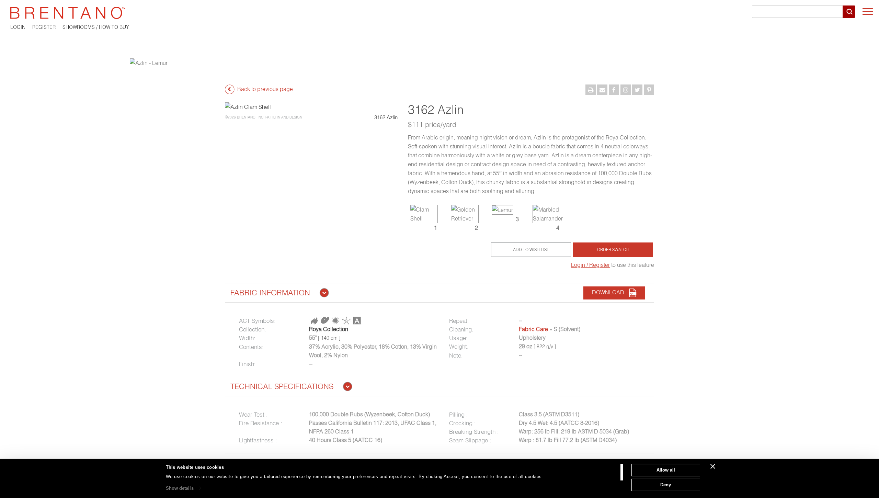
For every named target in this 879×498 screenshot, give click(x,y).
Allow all (666, 470)
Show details (180, 488)
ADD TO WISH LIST (531, 249)
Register (44, 27)
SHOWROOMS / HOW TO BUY (95, 27)
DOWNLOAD (610, 292)
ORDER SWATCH (613, 249)
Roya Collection (328, 329)
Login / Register (590, 264)
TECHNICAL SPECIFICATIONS (281, 386)
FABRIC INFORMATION (270, 292)
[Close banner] (712, 466)
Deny (665, 484)
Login (17, 27)
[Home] (439, 13)
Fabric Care (533, 329)
